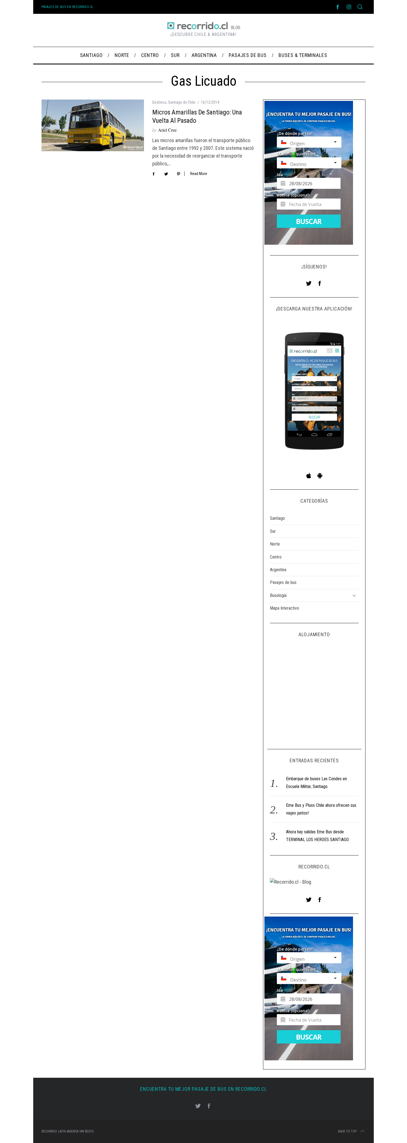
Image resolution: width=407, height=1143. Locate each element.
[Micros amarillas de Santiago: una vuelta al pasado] (93, 125)
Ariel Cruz (167, 130)
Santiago (277, 518)
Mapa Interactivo (284, 608)
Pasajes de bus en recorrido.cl (68, 7)
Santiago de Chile (181, 102)
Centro (276, 557)
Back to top (347, 1131)
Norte (275, 544)
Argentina (278, 569)
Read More (198, 173)
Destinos (159, 102)
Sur (273, 531)
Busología (278, 595)
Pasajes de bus (283, 582)
